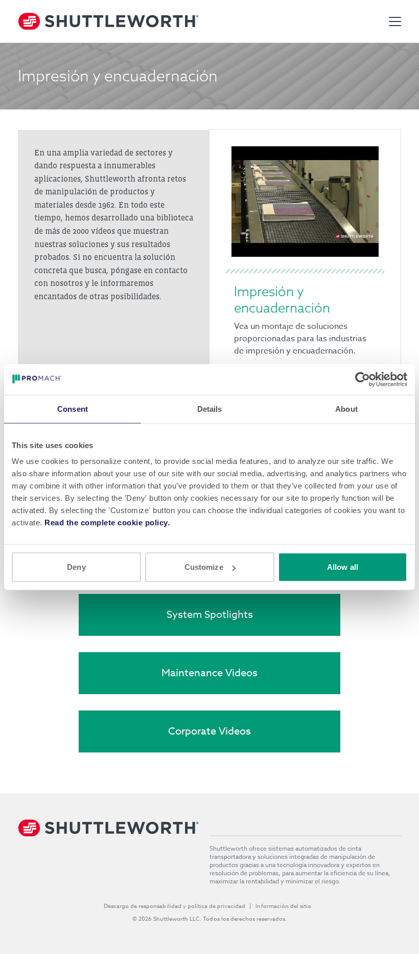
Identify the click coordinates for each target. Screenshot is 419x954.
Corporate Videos (209, 731)
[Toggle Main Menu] (395, 21)
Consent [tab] (72, 408)
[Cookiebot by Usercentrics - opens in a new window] (362, 379)
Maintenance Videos (209, 672)
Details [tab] (209, 408)
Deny (76, 567)
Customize (203, 567)
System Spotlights (210, 614)
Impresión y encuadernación (282, 299)
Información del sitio (283, 906)
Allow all (342, 567)
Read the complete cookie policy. (107, 522)
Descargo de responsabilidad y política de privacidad (175, 906)
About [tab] (346, 408)
